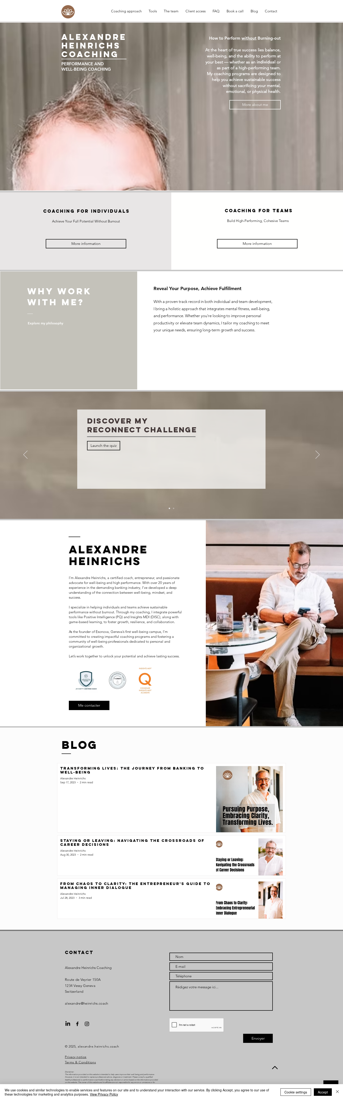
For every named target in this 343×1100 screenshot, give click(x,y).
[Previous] (25, 455)
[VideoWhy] (169, 508)
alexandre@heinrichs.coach (86, 1003)
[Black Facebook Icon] (77, 1024)
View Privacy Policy (104, 1094)
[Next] (317, 455)
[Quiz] (173, 508)
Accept (323, 1092)
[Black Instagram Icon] (87, 1024)
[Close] (337, 1092)
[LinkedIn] (68, 1024)
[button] (89, 705)
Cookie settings (295, 1092)
